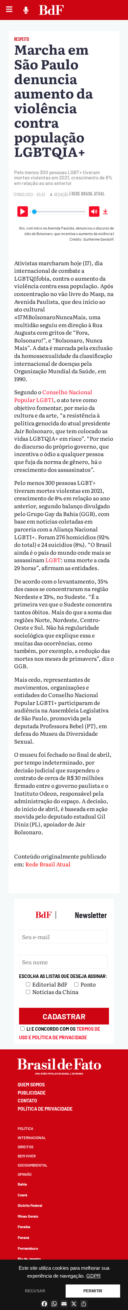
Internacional (32, 1137)
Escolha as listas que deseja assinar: (63, 976)
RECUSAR (35, 1291)
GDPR (93, 1276)
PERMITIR (92, 1291)
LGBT (53, 560)
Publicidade (32, 1093)
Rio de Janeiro (29, 1259)
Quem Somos (31, 1084)
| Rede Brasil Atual (87, 193)
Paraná (23, 1237)
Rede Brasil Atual (48, 864)
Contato (27, 1100)
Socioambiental (32, 1165)
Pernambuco (28, 1248)
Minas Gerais (28, 1216)
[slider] (59, 212)
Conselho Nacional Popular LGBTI (53, 396)
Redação (61, 194)
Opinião (25, 1174)
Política (25, 1128)
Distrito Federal (30, 1205)
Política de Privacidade (45, 1109)
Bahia (22, 1184)
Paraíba (24, 1227)
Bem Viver (27, 1156)
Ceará (22, 1195)
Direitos (25, 1147)
